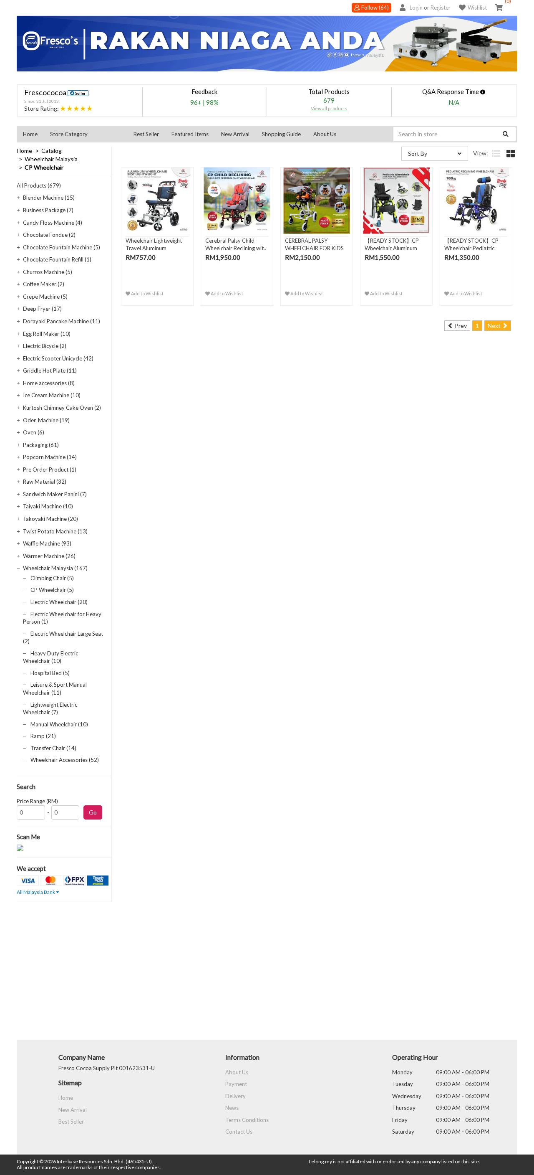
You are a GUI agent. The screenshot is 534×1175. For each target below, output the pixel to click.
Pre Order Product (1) (49, 469)
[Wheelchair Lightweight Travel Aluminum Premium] (157, 200)
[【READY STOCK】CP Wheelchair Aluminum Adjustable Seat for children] (396, 200)
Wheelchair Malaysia (51, 158)
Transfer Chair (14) (53, 748)
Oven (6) (33, 432)
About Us (324, 134)
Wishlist (477, 7)
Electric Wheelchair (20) (59, 602)
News (232, 1107)
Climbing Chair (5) (52, 578)
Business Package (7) (48, 210)
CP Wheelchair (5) (52, 589)
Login (416, 7)
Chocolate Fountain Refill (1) (57, 259)
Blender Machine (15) (49, 197)
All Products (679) (39, 185)
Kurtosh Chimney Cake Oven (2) (62, 407)
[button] (85, 134)
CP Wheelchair (44, 167)
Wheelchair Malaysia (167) (55, 568)
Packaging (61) (41, 445)
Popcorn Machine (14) (50, 457)
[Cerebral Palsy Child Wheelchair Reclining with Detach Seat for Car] (237, 200)
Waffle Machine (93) (47, 543)
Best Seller (146, 134)
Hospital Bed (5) (50, 673)
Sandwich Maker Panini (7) (55, 494)
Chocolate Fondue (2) (49, 234)
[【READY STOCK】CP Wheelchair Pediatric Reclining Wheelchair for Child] (476, 200)
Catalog (51, 150)
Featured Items (190, 134)
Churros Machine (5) (47, 272)
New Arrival (235, 134)
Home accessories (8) (49, 383)
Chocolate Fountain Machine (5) (61, 247)
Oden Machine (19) (46, 420)
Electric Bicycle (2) (44, 346)
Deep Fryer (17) (42, 308)
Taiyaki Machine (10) (48, 506)
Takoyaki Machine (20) (50, 518)
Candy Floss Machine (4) (52, 222)
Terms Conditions (247, 1120)
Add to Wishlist (147, 293)
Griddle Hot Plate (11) (50, 370)
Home (30, 134)
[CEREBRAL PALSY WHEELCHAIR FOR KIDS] (316, 200)
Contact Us (238, 1131)
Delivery (235, 1096)
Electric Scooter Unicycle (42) (58, 358)
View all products (329, 108)
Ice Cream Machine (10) (52, 395)
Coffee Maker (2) (43, 284)
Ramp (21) (43, 736)
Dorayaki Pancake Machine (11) (61, 321)
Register (441, 7)
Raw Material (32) (44, 481)
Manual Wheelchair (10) (59, 724)
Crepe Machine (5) (45, 296)
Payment (236, 1084)
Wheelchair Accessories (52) (64, 759)
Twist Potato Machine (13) (55, 531)
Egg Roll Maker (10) (47, 333)
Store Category (69, 134)
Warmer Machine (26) (49, 556)
